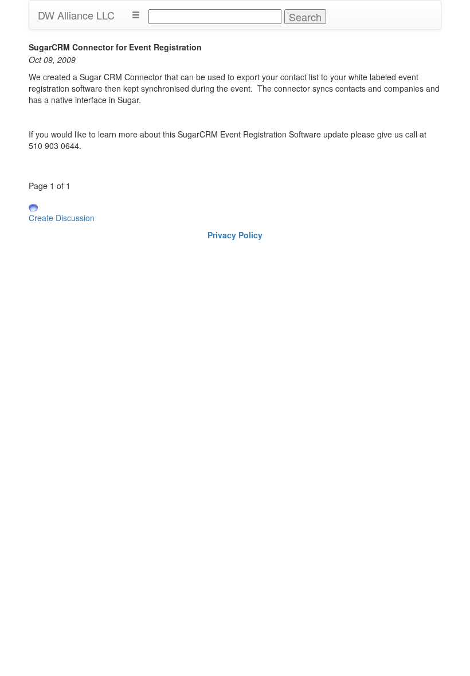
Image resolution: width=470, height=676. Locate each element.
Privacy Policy (235, 235)
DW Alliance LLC (76, 14)
